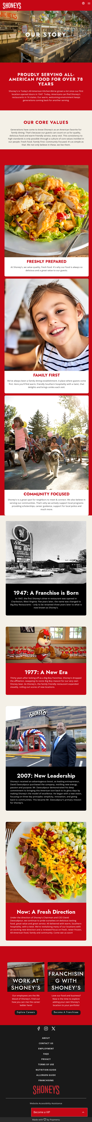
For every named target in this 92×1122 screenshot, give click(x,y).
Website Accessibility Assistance (46, 1103)
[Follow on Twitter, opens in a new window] (53, 1029)
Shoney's (46, 1090)
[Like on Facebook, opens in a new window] (39, 1029)
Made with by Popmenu (30, 1119)
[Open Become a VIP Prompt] (83, 1112)
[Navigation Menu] (89, 3)
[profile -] (83, 3)
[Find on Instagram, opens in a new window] (46, 1029)
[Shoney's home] (12, 6)
